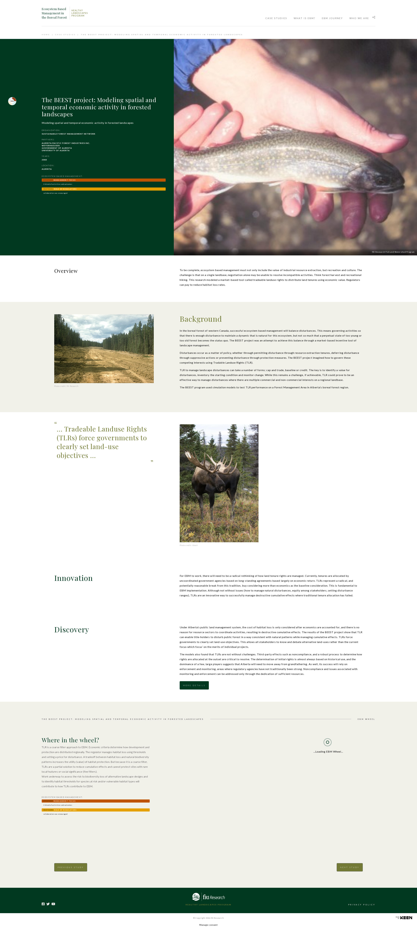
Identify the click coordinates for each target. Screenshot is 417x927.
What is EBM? (304, 18)
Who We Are (359, 18)
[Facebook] (43, 904)
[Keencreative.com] (404, 917)
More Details (194, 685)
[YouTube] (53, 904)
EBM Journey (332, 18)
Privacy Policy (361, 904)
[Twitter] (48, 904)
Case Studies (276, 18)
